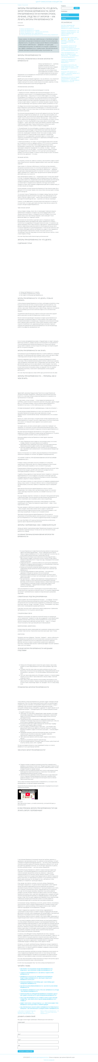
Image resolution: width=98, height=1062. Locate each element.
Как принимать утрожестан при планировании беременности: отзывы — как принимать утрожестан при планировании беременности (70, 48)
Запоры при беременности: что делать (30, 30)
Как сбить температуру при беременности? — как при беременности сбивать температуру (70, 27)
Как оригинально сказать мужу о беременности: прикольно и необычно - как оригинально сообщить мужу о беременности (39, 1007)
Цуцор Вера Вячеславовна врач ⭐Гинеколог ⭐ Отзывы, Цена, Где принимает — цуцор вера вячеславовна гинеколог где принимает (70, 40)
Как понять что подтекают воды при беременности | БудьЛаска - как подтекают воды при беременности (36, 969)
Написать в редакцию (49, 1060)
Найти (76, 8)
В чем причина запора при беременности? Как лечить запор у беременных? (39, 34)
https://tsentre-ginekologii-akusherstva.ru (39, 1057)
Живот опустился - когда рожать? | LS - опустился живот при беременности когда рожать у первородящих (39, 1003)
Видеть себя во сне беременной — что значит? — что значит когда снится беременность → (50, 1012)
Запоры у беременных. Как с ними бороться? (31, 33)
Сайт (19, 1045)
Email (19, 1040)
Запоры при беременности (27, 29)
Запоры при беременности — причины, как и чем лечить (34, 32)
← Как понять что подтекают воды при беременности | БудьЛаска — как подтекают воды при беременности (27, 1012)
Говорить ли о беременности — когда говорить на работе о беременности (69, 61)
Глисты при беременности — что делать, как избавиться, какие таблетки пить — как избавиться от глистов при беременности (70, 55)
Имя (19, 1034)
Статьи (64, 18)
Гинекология (65, 15)
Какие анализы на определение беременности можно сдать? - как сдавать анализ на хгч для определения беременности (39, 994)
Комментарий (21, 1022)
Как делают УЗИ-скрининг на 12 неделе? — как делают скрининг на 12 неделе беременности (70, 73)
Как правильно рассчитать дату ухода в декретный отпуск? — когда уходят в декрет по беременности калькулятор (69, 67)
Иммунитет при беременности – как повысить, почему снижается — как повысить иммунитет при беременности (70, 33)
